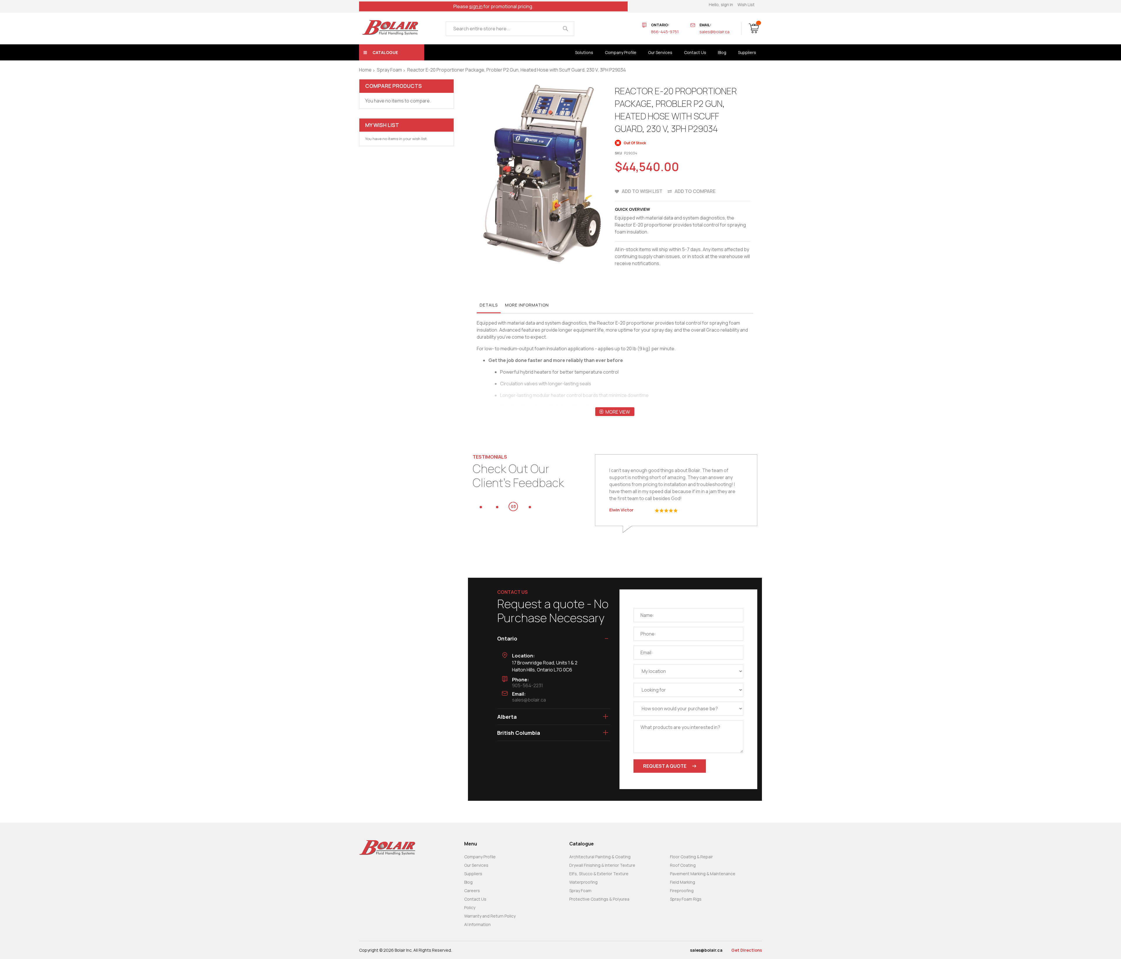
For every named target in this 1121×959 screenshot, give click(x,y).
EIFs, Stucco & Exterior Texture (599, 873)
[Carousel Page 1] (480, 507)
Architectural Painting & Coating (600, 856)
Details (489, 305)
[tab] (489, 306)
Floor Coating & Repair (691, 856)
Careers (472, 890)
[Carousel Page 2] (497, 507)
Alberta (507, 716)
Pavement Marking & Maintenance (702, 873)
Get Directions (746, 950)
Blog (468, 882)
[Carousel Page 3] (513, 507)
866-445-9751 (665, 31)
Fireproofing (682, 890)
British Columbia (518, 732)
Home (365, 70)
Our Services (476, 865)
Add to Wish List (642, 191)
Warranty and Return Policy (490, 916)
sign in (476, 6)
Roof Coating (683, 865)
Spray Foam (389, 70)
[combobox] (510, 29)
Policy (469, 907)
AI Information (477, 924)
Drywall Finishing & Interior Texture (602, 865)
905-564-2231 (527, 685)
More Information (527, 305)
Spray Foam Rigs (686, 899)
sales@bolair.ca (714, 31)
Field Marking (682, 882)
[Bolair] (390, 27)
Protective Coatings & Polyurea (599, 899)
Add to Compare (695, 191)
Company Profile (480, 856)
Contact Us (475, 899)
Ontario (507, 638)
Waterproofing (583, 882)
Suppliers (473, 873)
